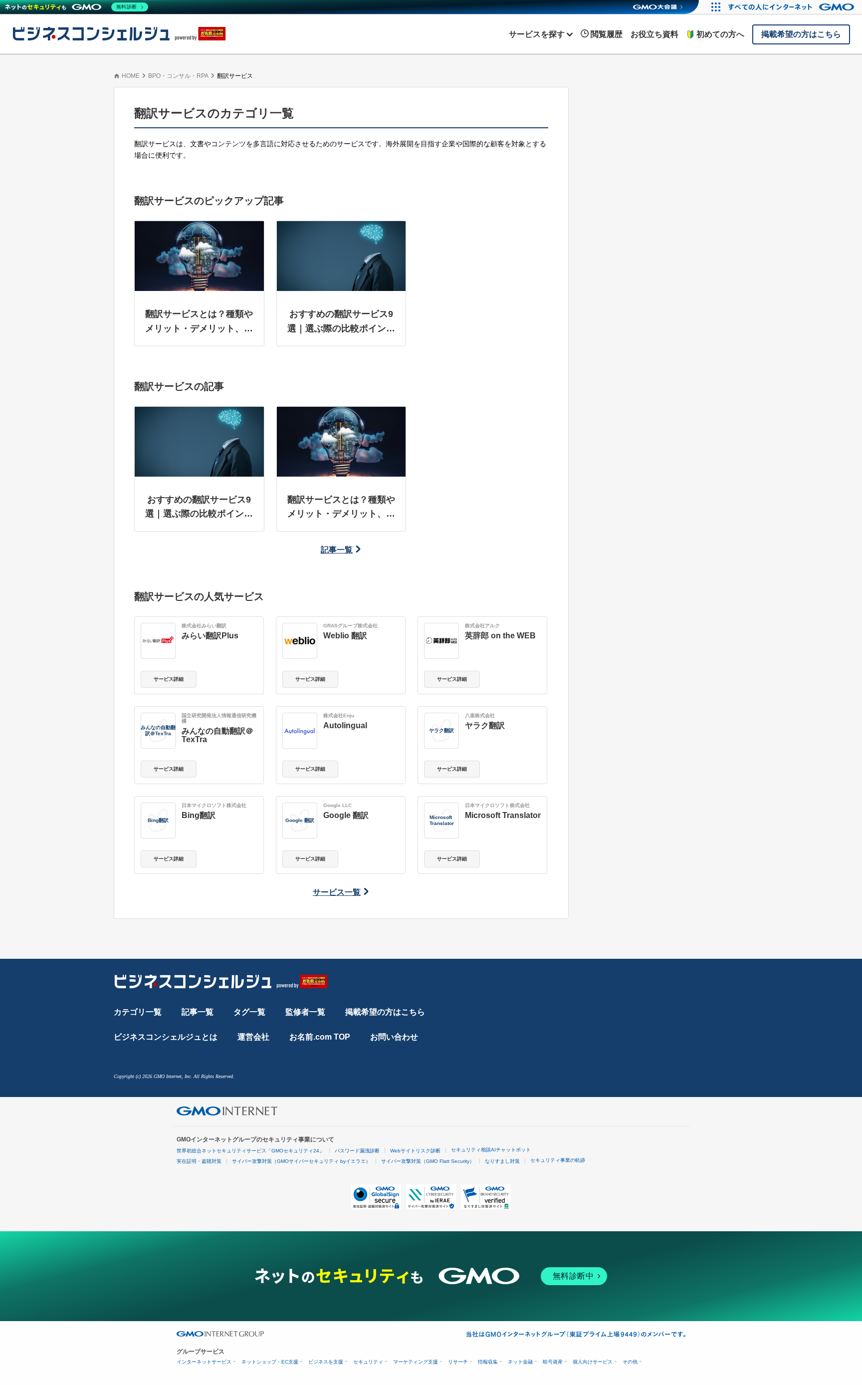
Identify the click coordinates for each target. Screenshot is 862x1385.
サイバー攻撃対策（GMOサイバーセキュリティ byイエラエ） (301, 1161)
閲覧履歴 (607, 34)
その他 (630, 1362)
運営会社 (253, 1037)
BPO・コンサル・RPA (178, 75)
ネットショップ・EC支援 (269, 1362)
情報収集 (488, 1362)
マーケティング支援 (415, 1362)
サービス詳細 (169, 679)
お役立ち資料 (654, 34)
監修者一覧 (305, 1012)
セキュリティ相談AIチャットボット (491, 1149)
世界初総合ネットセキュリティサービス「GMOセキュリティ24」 (250, 1150)
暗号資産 (553, 1362)
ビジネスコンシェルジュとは (165, 1037)
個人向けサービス (593, 1362)
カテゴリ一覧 (138, 1012)
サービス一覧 (337, 892)
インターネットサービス (204, 1362)
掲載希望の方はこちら (385, 1012)
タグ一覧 (249, 1012)
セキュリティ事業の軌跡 (557, 1160)
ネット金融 (520, 1362)
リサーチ (458, 1362)
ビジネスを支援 (325, 1362)
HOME (131, 75)
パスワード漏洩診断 (357, 1150)
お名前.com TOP (319, 1037)
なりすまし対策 (502, 1161)
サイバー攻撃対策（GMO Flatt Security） (427, 1161)
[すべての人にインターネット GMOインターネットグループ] (792, 7)
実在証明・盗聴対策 (199, 1161)
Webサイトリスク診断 (415, 1150)
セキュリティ (368, 1362)
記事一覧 (337, 550)
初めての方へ (720, 34)
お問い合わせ (394, 1037)
